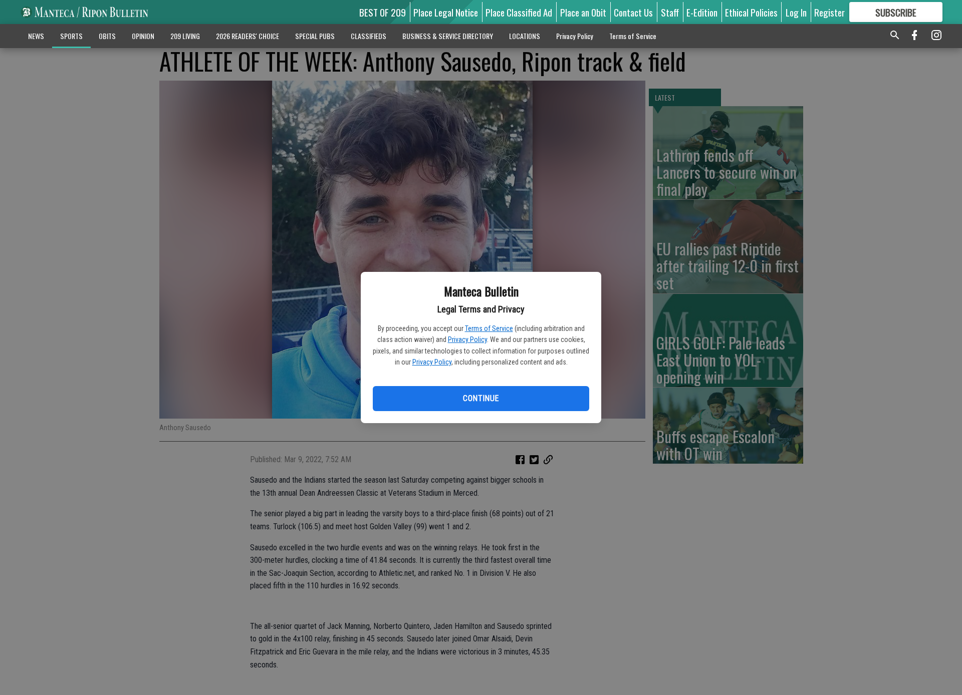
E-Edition (701, 12)
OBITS (107, 36)
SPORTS (71, 36)
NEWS (36, 36)
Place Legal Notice (445, 12)
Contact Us (633, 12)
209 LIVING (185, 36)
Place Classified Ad (519, 12)
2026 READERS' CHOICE (247, 36)
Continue (481, 398)
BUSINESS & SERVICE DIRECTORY (447, 36)
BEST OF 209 (382, 12)
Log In (796, 12)
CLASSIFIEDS (368, 36)
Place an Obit (583, 12)
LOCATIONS (524, 36)
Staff (670, 12)
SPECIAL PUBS (315, 36)
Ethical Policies (751, 12)
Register (829, 12)
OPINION (143, 36)
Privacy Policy (467, 339)
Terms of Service (489, 328)
